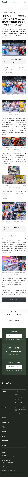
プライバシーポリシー (12, 470)
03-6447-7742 (7, 460)
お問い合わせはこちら (14, 299)
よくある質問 (4, 470)
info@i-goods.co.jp (9, 462)
